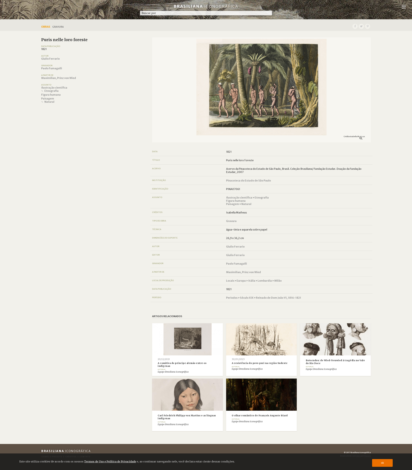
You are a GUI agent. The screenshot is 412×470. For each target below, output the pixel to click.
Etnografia (51, 90)
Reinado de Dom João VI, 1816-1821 (278, 297)
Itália (251, 280)
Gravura (231, 221)
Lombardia (265, 280)
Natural (49, 101)
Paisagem (47, 98)
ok (382, 462)
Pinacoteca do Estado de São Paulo (248, 180)
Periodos (232, 297)
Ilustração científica (54, 87)
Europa (241, 280)
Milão (278, 280)
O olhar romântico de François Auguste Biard (260, 415)
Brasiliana (206, 6)
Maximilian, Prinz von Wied (58, 78)
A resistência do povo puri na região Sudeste (259, 363)
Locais (230, 280)
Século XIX (246, 297)
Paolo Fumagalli (51, 68)
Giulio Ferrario (50, 58)
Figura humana (51, 94)
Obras (45, 26)
